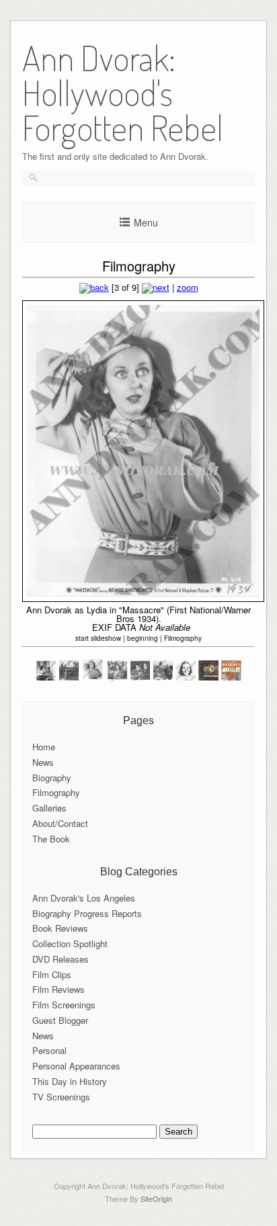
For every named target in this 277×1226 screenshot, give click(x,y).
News (43, 762)
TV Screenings (61, 1096)
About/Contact (60, 823)
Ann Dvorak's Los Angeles (83, 897)
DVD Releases (60, 959)
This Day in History (69, 1081)
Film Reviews (58, 989)
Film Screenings (63, 1004)
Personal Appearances (76, 1065)
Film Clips (51, 974)
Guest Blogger (60, 1020)
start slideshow (98, 638)
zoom (187, 287)
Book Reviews (60, 928)
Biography (51, 777)
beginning (142, 638)
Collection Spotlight (70, 943)
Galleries (49, 807)
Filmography (183, 638)
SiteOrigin (156, 1198)
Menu (146, 222)
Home (43, 746)
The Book (51, 838)
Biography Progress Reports (87, 913)
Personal (49, 1050)
